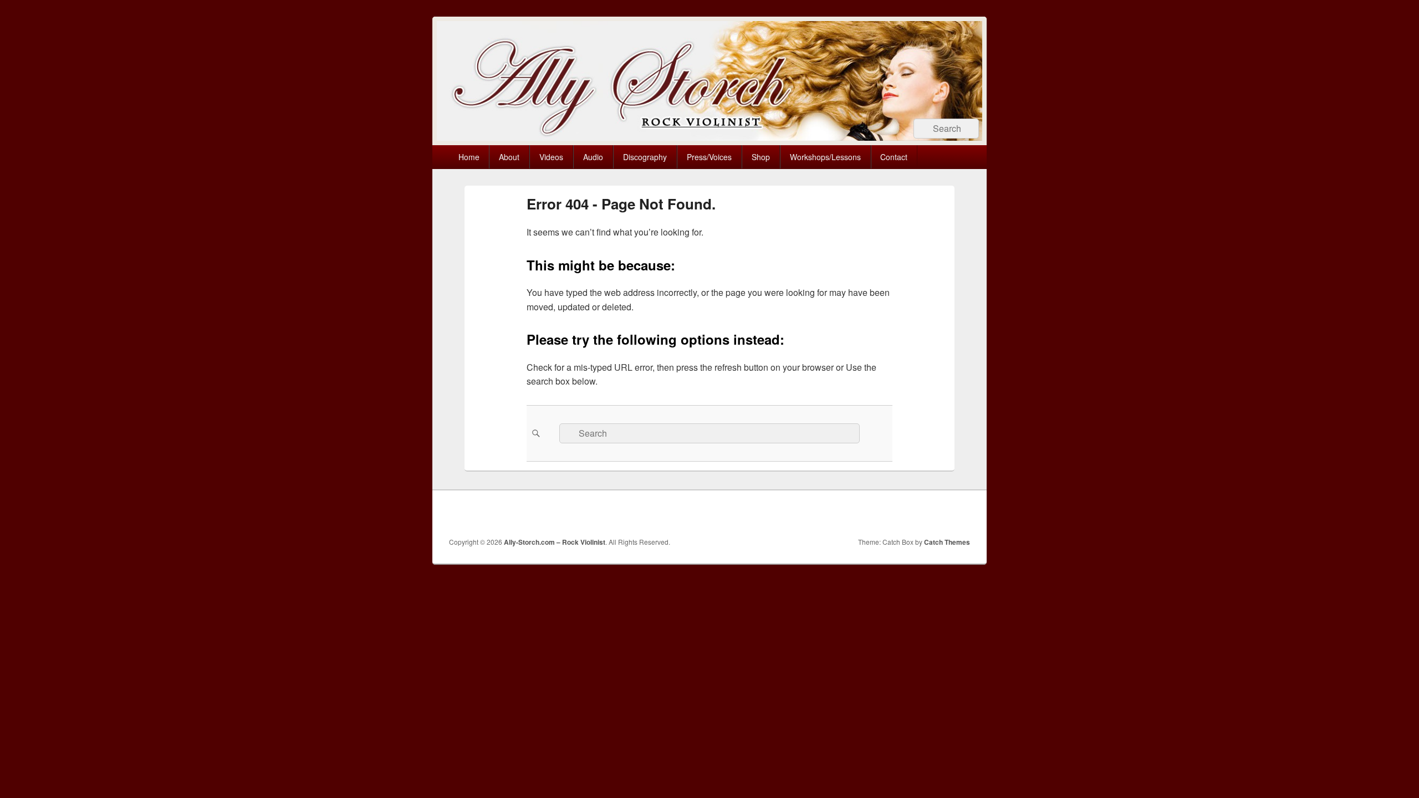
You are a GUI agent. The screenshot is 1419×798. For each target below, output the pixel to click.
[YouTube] (911, 513)
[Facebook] (863, 513)
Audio (593, 156)
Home (468, 156)
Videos (551, 156)
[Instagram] (936, 513)
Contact (893, 156)
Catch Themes (947, 542)
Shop (761, 156)
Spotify (960, 513)
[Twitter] (887, 513)
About (509, 156)
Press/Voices (709, 156)
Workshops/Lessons (825, 156)
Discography (645, 156)
